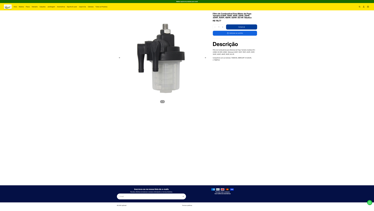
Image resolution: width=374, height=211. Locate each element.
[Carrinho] (368, 7)
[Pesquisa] (359, 7)
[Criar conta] (183, 196)
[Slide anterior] (119, 58)
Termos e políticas (187, 205)
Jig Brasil (123, 205)
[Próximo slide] (206, 58)
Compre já (241, 27)
